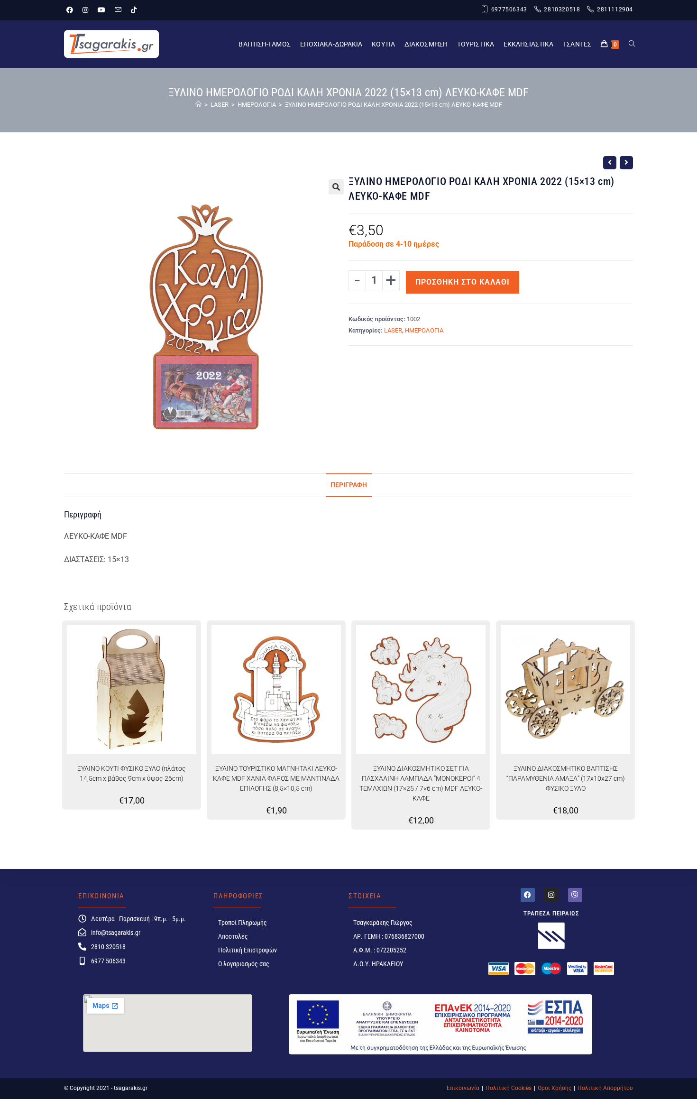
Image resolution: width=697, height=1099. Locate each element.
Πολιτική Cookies (509, 1088)
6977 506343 (108, 961)
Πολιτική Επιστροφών (247, 950)
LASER (393, 330)
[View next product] (626, 162)
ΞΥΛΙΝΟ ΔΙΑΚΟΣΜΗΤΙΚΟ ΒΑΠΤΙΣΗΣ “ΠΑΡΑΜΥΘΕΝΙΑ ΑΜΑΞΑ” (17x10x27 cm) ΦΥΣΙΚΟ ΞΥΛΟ (565, 778)
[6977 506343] (82, 961)
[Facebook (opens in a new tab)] (72, 10)
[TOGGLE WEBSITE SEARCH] (632, 44)
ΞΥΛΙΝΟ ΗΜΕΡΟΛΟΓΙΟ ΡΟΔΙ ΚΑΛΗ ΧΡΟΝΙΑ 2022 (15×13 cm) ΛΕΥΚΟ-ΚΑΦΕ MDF (393, 104)
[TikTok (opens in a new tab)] (133, 10)
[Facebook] (528, 895)
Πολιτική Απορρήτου (605, 1088)
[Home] (198, 104)
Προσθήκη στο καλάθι (462, 281)
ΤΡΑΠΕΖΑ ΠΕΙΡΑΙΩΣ (551, 913)
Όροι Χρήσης (554, 1088)
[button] (336, 186)
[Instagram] (551, 895)
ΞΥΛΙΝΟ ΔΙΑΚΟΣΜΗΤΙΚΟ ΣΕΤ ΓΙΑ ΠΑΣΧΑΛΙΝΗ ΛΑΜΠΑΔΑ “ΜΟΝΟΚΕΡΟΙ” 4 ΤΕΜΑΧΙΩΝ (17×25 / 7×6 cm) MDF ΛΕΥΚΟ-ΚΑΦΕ (420, 783)
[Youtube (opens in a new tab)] (101, 10)
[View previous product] (609, 162)
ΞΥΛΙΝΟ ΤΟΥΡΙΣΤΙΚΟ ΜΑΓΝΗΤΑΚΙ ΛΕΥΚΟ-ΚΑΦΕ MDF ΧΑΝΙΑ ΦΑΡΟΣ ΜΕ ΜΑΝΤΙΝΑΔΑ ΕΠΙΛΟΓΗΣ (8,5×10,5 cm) (276, 778)
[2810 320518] (82, 946)
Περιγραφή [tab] (348, 485)
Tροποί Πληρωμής (242, 922)
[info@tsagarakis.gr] (82, 932)
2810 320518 (108, 947)
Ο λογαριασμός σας (243, 964)
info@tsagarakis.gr (115, 932)
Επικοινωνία (463, 1088)
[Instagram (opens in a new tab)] (85, 10)
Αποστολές (233, 936)
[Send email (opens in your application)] (118, 10)
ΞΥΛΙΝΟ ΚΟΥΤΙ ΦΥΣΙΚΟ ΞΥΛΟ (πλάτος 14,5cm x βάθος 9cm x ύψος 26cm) (131, 773)
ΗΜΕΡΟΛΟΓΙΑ (424, 330)
